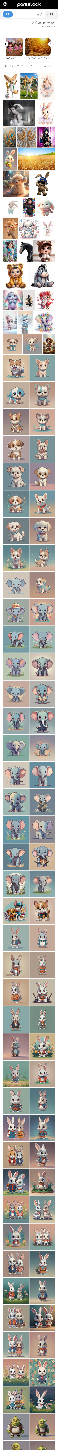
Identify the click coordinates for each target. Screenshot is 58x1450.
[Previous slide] (50, 44)
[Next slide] (5, 44)
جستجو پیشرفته (17, 65)
